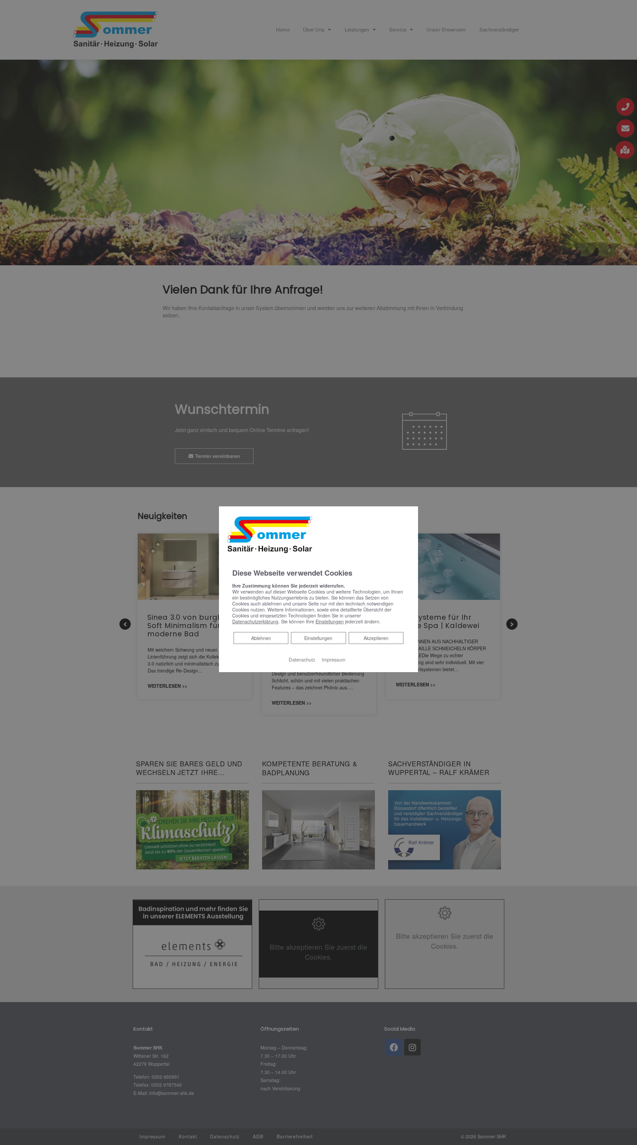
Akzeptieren (376, 638)
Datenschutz (302, 659)
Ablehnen (261, 637)
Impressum (333, 659)
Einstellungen (318, 638)
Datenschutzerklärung (255, 621)
